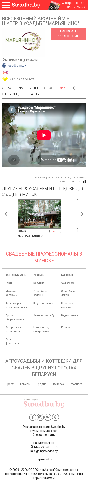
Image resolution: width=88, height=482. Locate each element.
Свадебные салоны (40, 293)
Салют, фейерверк (13, 341)
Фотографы (68, 282)
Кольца (65, 327)
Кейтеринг (67, 274)
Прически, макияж (67, 305)
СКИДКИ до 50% (75, 7)
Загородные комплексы (13, 329)
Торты (9, 282)
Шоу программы (43, 303)
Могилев (77, 384)
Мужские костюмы (12, 293)
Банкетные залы (16, 274)
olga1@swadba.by (45, 451)
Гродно (41, 384)
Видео (67, 88)
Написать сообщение (68, 33)
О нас (7, 88)
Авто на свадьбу (43, 315)
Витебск (58, 384)
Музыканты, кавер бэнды (41, 329)
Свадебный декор (68, 293)
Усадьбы (38, 274)
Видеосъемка (69, 315)
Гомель (25, 384)
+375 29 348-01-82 (45, 447)
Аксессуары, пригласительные (17, 305)
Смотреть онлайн (74, 3)
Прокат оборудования (15, 317)
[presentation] (6, 214)
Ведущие (38, 282)
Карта (34, 94)
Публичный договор (44, 430)
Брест (10, 384)
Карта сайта (44, 459)
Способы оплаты (44, 434)
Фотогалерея (35, 88)
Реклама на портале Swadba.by (44, 426)
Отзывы (12, 94)
